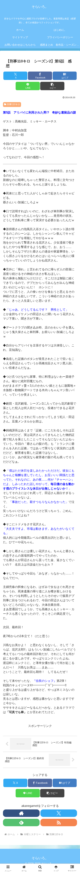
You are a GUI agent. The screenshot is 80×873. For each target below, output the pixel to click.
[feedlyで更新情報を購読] (21, 822)
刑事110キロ (13, 104)
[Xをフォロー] (58, 813)
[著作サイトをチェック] (21, 813)
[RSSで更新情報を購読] (58, 822)
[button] (52, 86)
